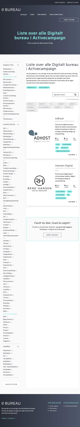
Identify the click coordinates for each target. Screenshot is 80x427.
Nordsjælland (8, 375)
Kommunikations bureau (9, 104)
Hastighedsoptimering (10, 202)
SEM (6, 192)
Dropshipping (8, 333)
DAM (6, 325)
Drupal (6, 330)
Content (7, 225)
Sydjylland (7, 361)
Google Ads (8, 142)
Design (6, 182)
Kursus (6, 327)
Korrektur (7, 308)
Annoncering (8, 206)
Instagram (7, 251)
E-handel (7, 176)
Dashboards (8, 257)
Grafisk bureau (9, 101)
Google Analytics (10, 219)
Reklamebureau (9, 87)
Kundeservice (8, 295)
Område (6, 346)
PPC (6, 211)
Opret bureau (60, 2)
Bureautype (8, 65)
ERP (5, 316)
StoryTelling (8, 273)
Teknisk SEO (8, 152)
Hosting (7, 249)
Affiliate (6, 306)
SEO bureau (8, 79)
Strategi (7, 184)
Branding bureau (9, 90)
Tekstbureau (8, 119)
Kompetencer (9, 124)
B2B (6, 165)
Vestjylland (7, 369)
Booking (7, 303)
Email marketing (9, 171)
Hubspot (7, 262)
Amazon (6, 335)
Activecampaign (10, 314)
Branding (7, 179)
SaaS (5, 93)
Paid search (8, 222)
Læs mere (71, 154)
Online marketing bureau (9, 73)
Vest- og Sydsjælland (11, 367)
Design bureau (9, 111)
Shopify (7, 227)
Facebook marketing (10, 159)
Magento (7, 341)
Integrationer (8, 254)
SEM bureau (8, 108)
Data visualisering (10, 270)
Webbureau (8, 69)
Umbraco (7, 287)
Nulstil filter (11, 384)
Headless (7, 278)
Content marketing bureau (9, 97)
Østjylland (7, 353)
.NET (5, 284)
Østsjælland (8, 364)
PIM (5, 292)
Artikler (23, 14)
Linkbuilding (8, 214)
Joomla (6, 338)
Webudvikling (9, 134)
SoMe (6, 163)
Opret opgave (69, 20)
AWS (5, 311)
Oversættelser (9, 300)
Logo (6, 233)
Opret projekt (52, 235)
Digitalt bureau (9, 76)
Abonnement (8, 265)
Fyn (5, 356)
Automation (8, 246)
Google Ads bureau (10, 85)
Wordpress (8, 155)
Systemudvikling (10, 230)
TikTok (6, 297)
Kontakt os (11, 418)
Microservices (9, 281)
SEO (5, 128)
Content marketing (10, 168)
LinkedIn (7, 240)
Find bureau (41, 14)
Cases (32, 14)
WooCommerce (9, 195)
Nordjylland (8, 358)
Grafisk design (9, 173)
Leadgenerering (9, 276)
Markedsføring (9, 139)
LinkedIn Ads (8, 190)
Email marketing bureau (11, 115)
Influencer (7, 322)
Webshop (7, 144)
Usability (7, 289)
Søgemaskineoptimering (11, 148)
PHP (5, 268)
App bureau (8, 82)
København (8, 350)
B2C (6, 198)
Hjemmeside (8, 131)
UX (5, 216)
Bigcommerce (8, 319)
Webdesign (8, 136)
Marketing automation (10, 237)
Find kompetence (56, 14)
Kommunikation (9, 187)
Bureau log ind (72, 2)
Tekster (7, 243)
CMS (6, 208)
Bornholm (7, 372)
